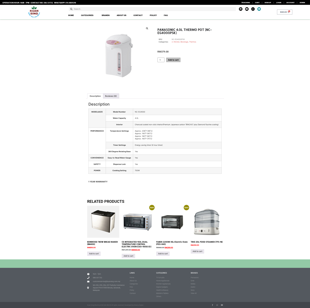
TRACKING (245, 3)
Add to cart (173, 60)
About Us (121, 15)
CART (257, 3)
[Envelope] (259, 9)
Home (71, 15)
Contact (138, 15)
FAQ (166, 15)
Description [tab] (95, 96)
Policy (153, 15)
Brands (106, 15)
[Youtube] (247, 9)
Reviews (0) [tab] (111, 96)
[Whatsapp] (253, 9)
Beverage (184, 42)
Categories (87, 15)
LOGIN (278, 3)
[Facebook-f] (212, 305)
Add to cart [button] (94, 253)
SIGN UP (268, 3)
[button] (147, 28)
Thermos (192, 42)
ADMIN (302, 3)
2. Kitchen (176, 42)
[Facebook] (240, 9)
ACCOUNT (290, 3)
